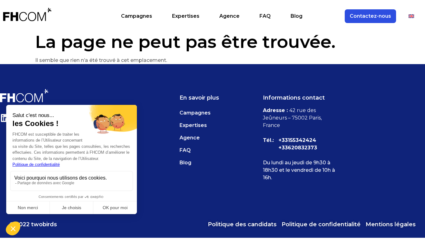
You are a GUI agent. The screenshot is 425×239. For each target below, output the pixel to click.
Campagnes (136, 16)
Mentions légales (391, 224)
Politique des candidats (242, 224)
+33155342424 (297, 140)
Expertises (185, 16)
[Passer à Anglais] (411, 16)
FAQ (265, 16)
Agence (229, 16)
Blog (296, 16)
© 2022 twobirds (33, 224)
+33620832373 (297, 148)
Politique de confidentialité (321, 224)
